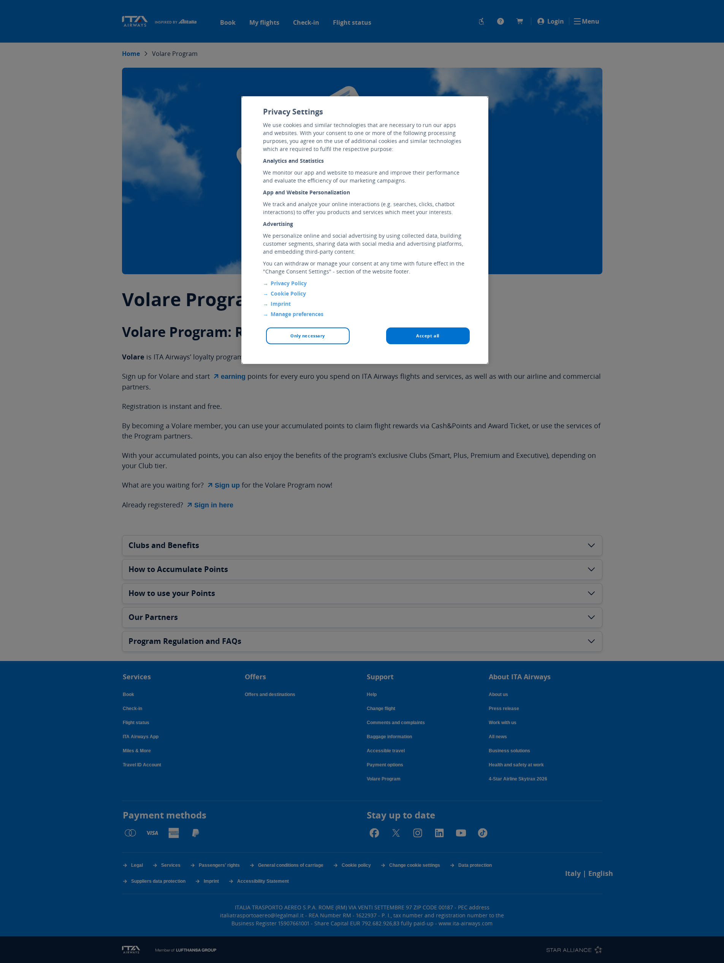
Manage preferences (297, 314)
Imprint (281, 303)
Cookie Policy (288, 293)
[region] (364, 230)
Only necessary (307, 335)
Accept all (427, 335)
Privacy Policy (289, 283)
